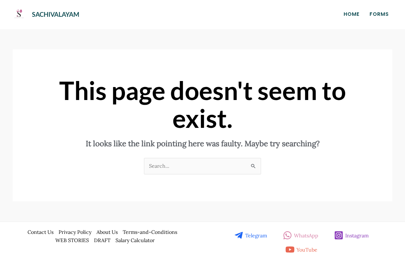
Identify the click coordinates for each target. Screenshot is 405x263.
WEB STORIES (72, 240)
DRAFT (102, 240)
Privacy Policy (75, 232)
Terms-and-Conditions (150, 232)
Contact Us (40, 232)
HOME (351, 14)
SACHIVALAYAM (55, 14)
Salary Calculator (135, 240)
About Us (107, 232)
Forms (379, 14)
